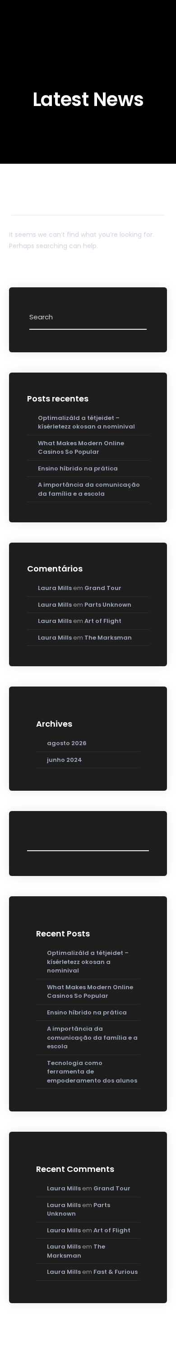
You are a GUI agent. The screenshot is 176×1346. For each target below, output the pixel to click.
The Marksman (108, 637)
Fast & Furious (115, 1272)
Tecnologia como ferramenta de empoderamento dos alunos (92, 1072)
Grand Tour (102, 588)
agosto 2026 (67, 743)
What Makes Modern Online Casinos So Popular (81, 447)
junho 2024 (64, 760)
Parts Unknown (107, 604)
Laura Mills (55, 588)
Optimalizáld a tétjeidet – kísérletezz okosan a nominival (86, 422)
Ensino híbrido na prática (78, 468)
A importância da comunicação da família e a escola (89, 489)
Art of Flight (102, 621)
